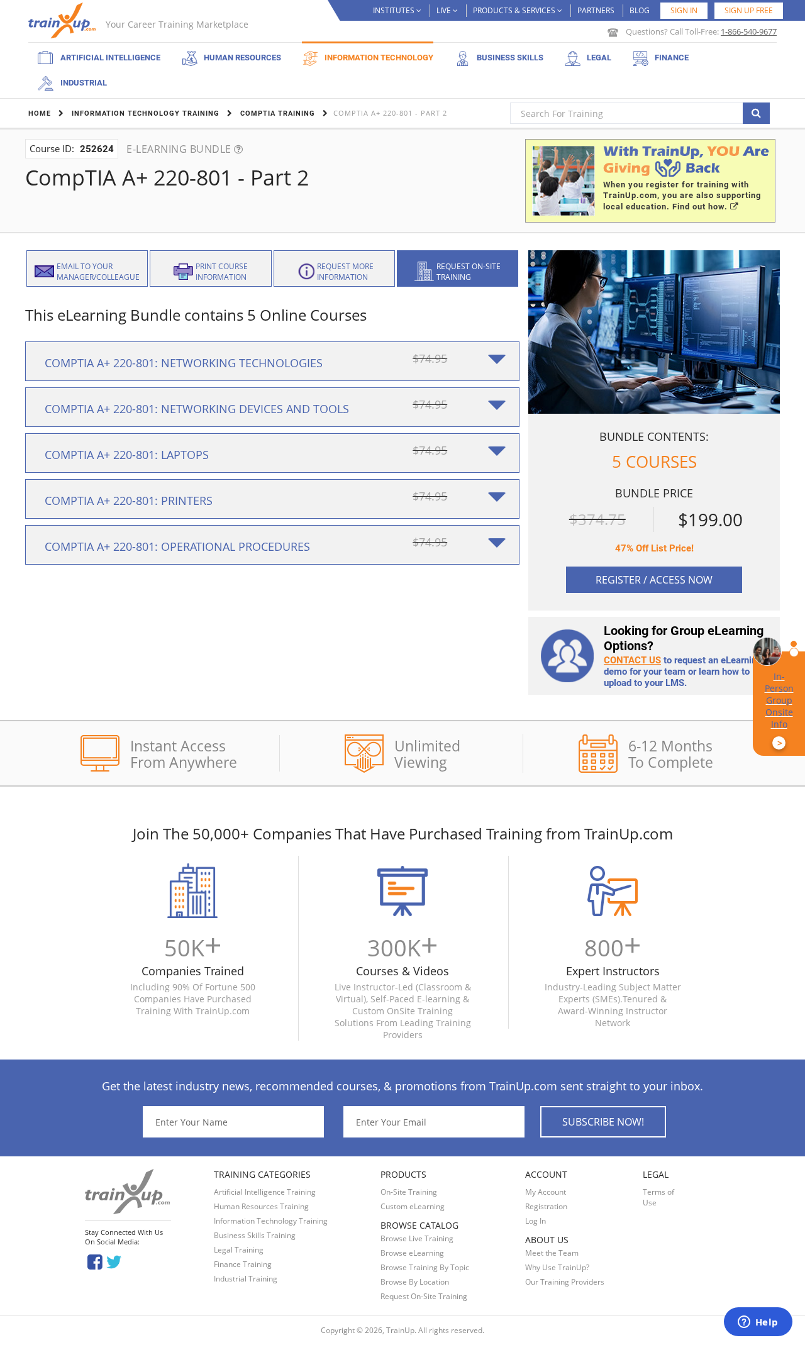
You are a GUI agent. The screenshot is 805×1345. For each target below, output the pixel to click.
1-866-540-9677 (749, 31)
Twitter (116, 1261)
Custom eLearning (412, 1206)
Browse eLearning (412, 1253)
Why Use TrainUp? (557, 1267)
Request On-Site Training (423, 1296)
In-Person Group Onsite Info (779, 709)
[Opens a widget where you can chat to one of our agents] (757, 1323)
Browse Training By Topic (424, 1267)
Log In (535, 1220)
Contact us (632, 660)
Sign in (683, 10)
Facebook (94, 1261)
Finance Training (243, 1264)
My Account (545, 1192)
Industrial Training (245, 1278)
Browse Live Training (416, 1238)
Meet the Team (552, 1253)
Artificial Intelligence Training (265, 1192)
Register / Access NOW (654, 580)
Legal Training (239, 1249)
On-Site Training (408, 1192)
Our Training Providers (564, 1281)
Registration (546, 1206)
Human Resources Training (261, 1206)
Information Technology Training (271, 1220)
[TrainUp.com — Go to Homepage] (63, 20)
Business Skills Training (255, 1235)
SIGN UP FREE (748, 10)
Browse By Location (414, 1281)
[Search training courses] (756, 113)
